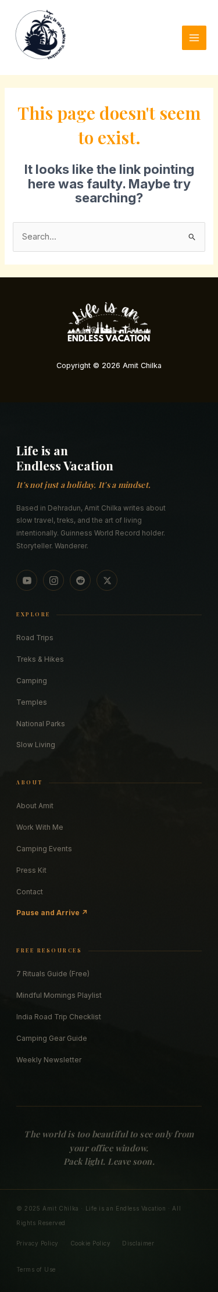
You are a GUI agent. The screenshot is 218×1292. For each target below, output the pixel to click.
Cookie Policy (90, 1243)
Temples (31, 702)
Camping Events (44, 848)
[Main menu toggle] (194, 38)
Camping (31, 680)
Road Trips (34, 637)
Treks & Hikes (40, 659)
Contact (29, 891)
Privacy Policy (37, 1243)
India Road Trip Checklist (58, 1016)
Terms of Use (36, 1269)
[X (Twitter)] (107, 580)
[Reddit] (80, 580)
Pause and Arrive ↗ (52, 912)
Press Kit (31, 870)
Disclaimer (138, 1243)
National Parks (40, 723)
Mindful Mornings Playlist (59, 995)
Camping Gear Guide (51, 1038)
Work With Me (39, 827)
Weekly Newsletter (48, 1059)
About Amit (34, 805)
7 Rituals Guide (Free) (53, 973)
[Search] (193, 20)
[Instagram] (53, 580)
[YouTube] (26, 580)
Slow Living (35, 744)
